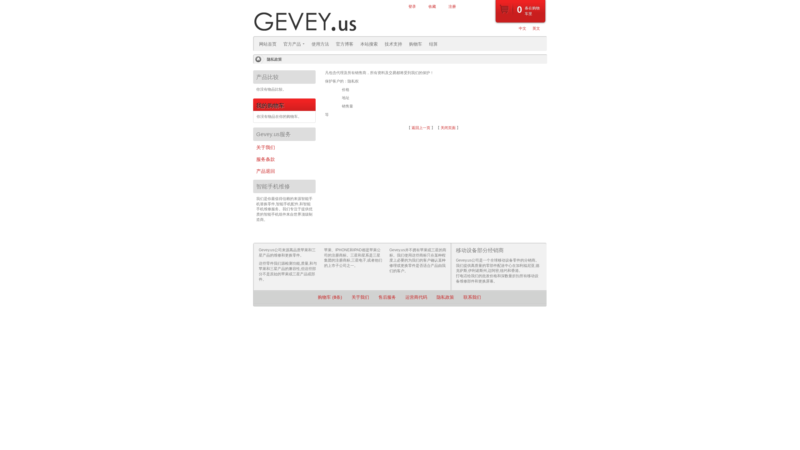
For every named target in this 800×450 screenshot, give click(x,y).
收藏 (432, 6)
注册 (452, 6)
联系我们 (472, 297)
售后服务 (387, 297)
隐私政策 (445, 297)
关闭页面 (448, 128)
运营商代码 (416, 297)
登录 (412, 6)
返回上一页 (421, 128)
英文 (536, 28)
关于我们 (360, 297)
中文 (522, 28)
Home (258, 59)
